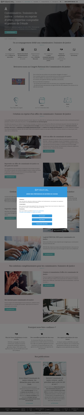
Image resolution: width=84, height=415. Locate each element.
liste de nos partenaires (38, 210)
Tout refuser (42, 219)
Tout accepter (42, 215)
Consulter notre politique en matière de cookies (30, 212)
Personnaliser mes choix (42, 223)
